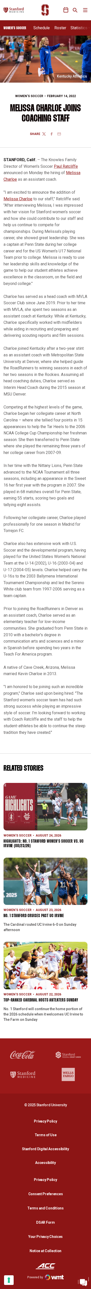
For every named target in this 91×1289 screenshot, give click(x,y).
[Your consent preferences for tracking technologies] (9, 1280)
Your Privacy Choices (45, 1237)
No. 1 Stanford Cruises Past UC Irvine (34, 916)
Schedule (41, 27)
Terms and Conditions (45, 1208)
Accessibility (46, 1162)
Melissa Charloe (18, 198)
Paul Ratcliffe (66, 166)
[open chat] (83, 1281)
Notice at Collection (45, 1251)
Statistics (79, 27)
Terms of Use (46, 1135)
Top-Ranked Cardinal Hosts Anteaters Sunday (41, 1000)
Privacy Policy (47, 1121)
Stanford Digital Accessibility (47, 1149)
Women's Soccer (29, 96)
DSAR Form (45, 1222)
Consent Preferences (45, 1194)
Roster (60, 27)
